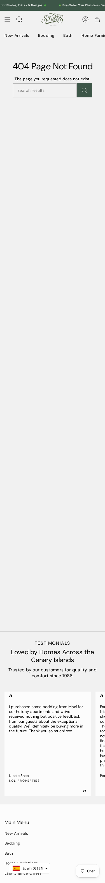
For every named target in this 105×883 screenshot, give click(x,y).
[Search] (84, 90)
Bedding (12, 843)
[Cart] (97, 19)
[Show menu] (7, 19)
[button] (29, 868)
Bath (8, 853)
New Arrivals (16, 833)
